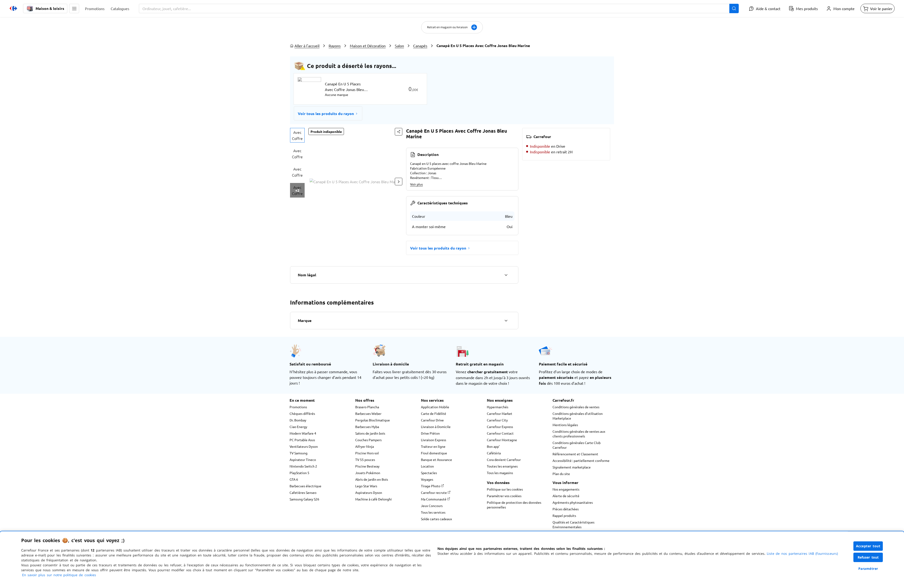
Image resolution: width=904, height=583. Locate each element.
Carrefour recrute (434, 492)
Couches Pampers (368, 440)
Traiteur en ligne (433, 446)
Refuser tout (868, 557)
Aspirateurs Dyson (368, 492)
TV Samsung (298, 453)
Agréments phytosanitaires (573, 502)
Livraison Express (433, 440)
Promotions (298, 407)
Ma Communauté (434, 499)
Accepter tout (868, 546)
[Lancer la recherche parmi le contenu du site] (734, 8)
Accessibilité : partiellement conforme (581, 460)
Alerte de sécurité (566, 496)
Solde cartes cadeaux (436, 519)
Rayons (335, 45)
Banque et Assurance (436, 459)
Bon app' (493, 446)
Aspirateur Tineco (303, 459)
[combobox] (439, 8)
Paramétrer (868, 568)
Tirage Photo (431, 486)
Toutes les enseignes (502, 466)
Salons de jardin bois (370, 433)
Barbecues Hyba (367, 426)
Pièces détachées (566, 509)
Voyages (427, 479)
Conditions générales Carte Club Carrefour (577, 444)
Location (427, 466)
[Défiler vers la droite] (398, 181)
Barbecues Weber (368, 413)
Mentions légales (565, 425)
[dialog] (452, 557)
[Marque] (506, 320)
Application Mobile (435, 407)
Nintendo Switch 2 (303, 466)
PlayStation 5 (299, 473)
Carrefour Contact (500, 433)
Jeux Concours (432, 506)
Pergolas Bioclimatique (372, 420)
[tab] (297, 135)
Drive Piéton (430, 433)
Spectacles (429, 473)
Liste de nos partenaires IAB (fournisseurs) (802, 553)
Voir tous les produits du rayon (326, 113)
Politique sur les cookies (505, 489)
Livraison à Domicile (436, 426)
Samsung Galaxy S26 (304, 499)
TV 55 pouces (365, 459)
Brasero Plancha (367, 407)
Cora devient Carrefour (504, 459)
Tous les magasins (500, 473)
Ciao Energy (298, 426)
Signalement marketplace (572, 467)
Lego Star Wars (366, 486)
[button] (74, 8)
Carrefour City (497, 420)
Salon (399, 45)
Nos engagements (566, 489)
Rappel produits (564, 515)
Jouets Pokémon (367, 473)
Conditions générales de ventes (576, 407)
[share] (398, 131)
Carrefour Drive (432, 420)
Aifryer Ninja (364, 446)
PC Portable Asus (302, 440)
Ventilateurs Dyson (304, 446)
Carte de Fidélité (433, 413)
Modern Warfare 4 (303, 433)
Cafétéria (494, 453)
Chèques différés (302, 413)
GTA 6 (294, 479)
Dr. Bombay (298, 420)
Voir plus (416, 184)
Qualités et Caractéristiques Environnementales (573, 524)
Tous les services (433, 512)
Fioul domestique (434, 453)
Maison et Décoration (368, 45)
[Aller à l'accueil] (13, 8)
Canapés (420, 45)
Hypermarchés (497, 407)
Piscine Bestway (367, 466)
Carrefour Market (499, 413)
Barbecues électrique (305, 486)
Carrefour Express (500, 426)
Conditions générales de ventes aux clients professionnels (579, 433)
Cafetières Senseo (303, 492)
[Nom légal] (506, 275)
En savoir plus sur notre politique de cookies (59, 575)
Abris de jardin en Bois (371, 479)
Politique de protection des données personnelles (514, 504)
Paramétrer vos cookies (504, 496)
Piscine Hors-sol (367, 453)
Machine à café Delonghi (373, 499)
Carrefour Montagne (502, 440)
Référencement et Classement (575, 454)
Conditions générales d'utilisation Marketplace (578, 415)
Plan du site (561, 474)
